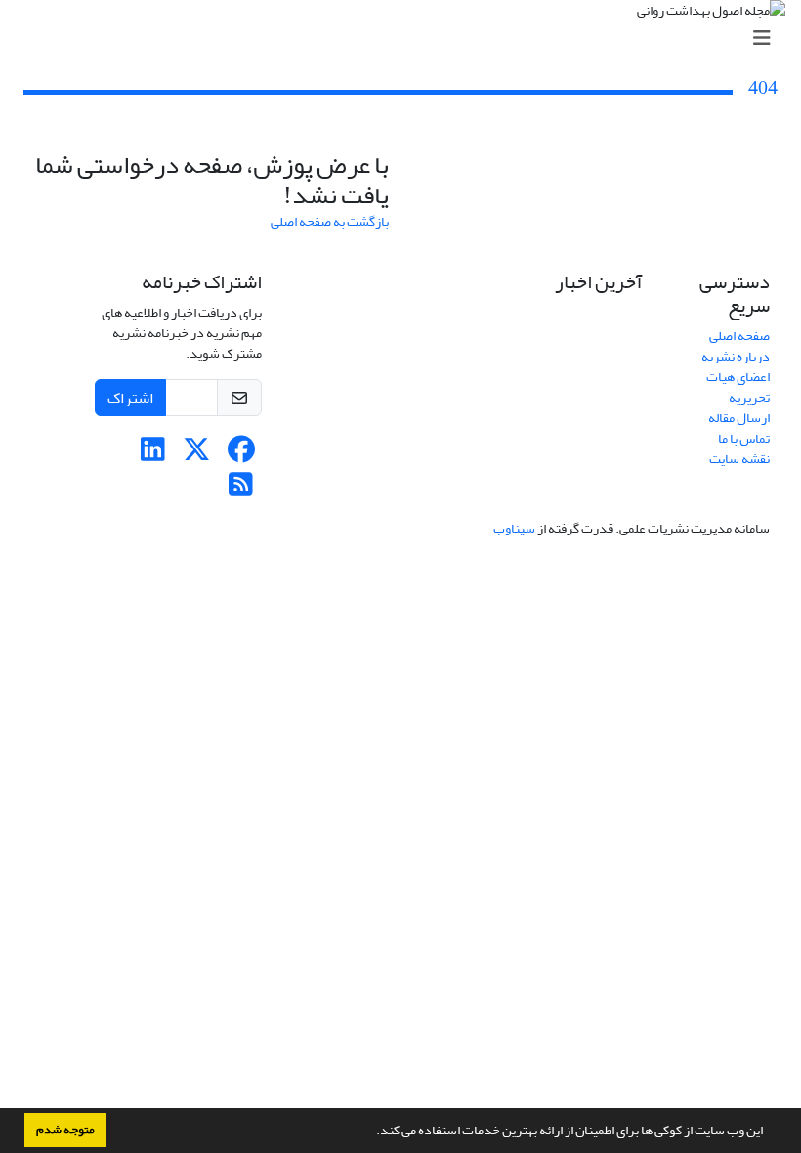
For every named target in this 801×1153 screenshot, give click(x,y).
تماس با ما (744, 438)
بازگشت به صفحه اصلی (330, 221)
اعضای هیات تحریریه (738, 386)
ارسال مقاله (739, 418)
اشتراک (130, 397)
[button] (371, 1132)
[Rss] (241, 490)
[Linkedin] (153, 455)
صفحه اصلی (739, 335)
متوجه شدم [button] (65, 1129)
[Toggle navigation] (406, 38)
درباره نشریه (735, 356)
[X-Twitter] (197, 455)
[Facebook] (241, 455)
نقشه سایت (739, 459)
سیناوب (514, 528)
